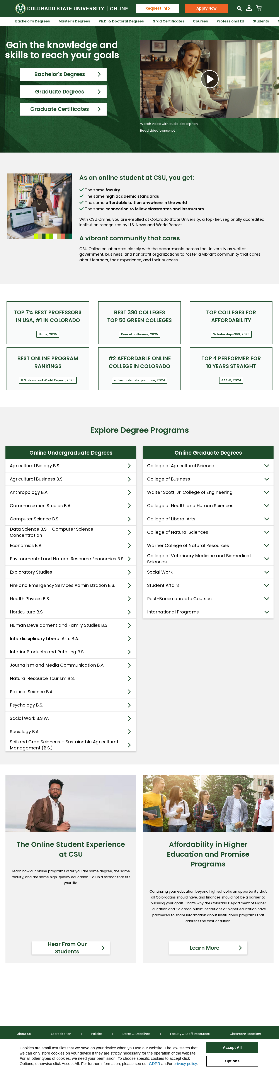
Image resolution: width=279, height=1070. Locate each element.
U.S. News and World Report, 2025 (48, 380)
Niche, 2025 (48, 334)
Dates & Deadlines (136, 1034)
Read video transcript (157, 130)
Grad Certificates (168, 21)
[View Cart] (259, 10)
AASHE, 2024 (231, 380)
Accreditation (61, 1034)
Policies (96, 1034)
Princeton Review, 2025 (139, 334)
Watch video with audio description (169, 123)
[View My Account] (249, 10)
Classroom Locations (246, 1034)
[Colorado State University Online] (71, 8)
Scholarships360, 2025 (231, 334)
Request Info (157, 8)
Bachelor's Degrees (32, 21)
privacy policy (185, 1064)
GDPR (154, 1064)
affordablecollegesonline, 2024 (139, 380)
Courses (200, 21)
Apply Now (206, 8)
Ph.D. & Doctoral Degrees (121, 21)
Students (261, 21)
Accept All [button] (232, 1047)
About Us (24, 1034)
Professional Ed (230, 21)
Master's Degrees (74, 21)
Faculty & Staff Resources (190, 1034)
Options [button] (232, 1061)
